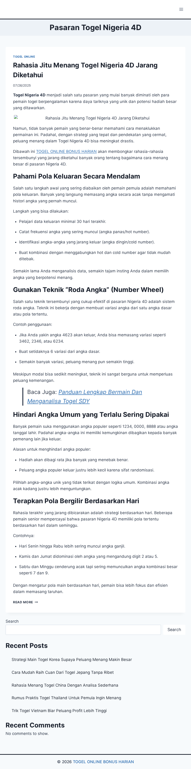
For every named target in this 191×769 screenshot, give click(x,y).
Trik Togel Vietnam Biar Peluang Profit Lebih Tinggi (59, 710)
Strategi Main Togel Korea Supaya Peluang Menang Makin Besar (72, 659)
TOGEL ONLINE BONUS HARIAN (103, 761)
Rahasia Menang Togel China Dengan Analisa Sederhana (65, 685)
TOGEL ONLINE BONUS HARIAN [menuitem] (66, 151)
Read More (25, 602)
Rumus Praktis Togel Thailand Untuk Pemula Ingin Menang (66, 697)
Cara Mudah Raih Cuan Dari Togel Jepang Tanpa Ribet (63, 672)
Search (12, 621)
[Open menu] (181, 9)
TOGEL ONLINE (24, 56)
